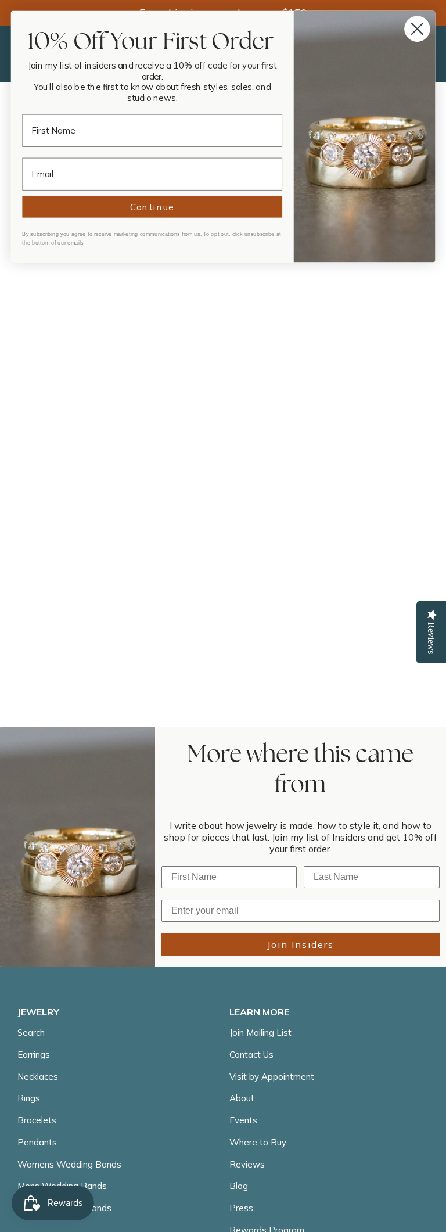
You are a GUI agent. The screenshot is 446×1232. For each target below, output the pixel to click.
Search (31, 1032)
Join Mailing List (260, 1032)
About (241, 1098)
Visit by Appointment (271, 1076)
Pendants (37, 1142)
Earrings (33, 1054)
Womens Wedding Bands (69, 1164)
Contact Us (251, 1054)
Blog (238, 1185)
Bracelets (36, 1120)
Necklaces (37, 1076)
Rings (28, 1098)
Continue (152, 207)
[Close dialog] (417, 28)
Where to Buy (257, 1142)
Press (241, 1207)
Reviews (247, 1164)
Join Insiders (300, 944)
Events (243, 1120)
